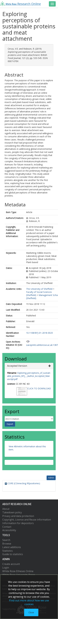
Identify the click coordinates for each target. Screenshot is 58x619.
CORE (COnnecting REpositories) (23, 483)
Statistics (7, 550)
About (5, 509)
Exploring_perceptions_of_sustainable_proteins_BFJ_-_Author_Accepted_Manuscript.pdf (28, 376)
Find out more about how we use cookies (29, 602)
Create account (11, 564)
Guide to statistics (12, 554)
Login (5, 567)
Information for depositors (18, 523)
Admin (51, 477)
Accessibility (9, 530)
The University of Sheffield (39, 288)
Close (31, 612)
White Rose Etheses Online (17, 571)
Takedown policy (12, 512)
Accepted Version (17, 365)
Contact (6, 526)
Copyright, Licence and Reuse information (26, 519)
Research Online (23, 4)
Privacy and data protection (18, 516)
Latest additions (11, 547)
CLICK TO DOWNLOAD (39, 388)
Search (6, 540)
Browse (6, 543)
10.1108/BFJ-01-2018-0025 (39, 332)
